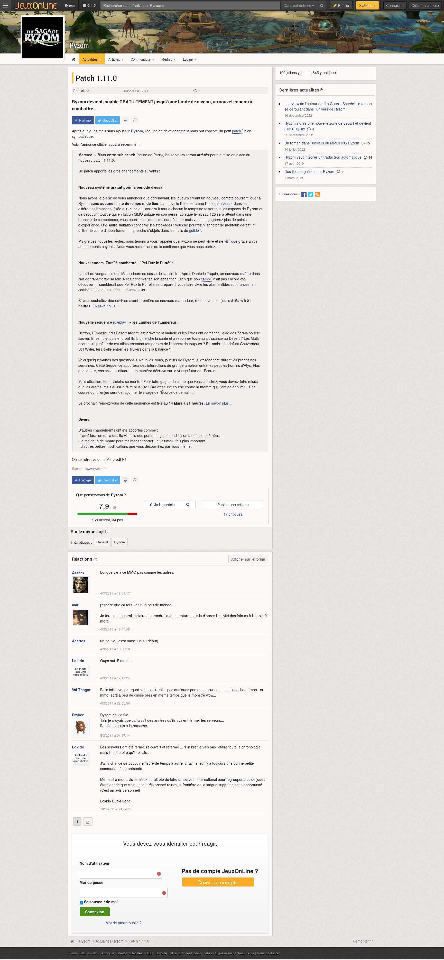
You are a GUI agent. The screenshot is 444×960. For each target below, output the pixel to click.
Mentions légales (130, 952)
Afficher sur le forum (248, 559)
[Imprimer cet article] (125, 120)
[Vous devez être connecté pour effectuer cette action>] (188, 504)
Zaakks (78, 572)
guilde (194, 230)
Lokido (84, 90)
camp (205, 278)
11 (342, 171)
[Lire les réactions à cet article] (135, 120)
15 (367, 143)
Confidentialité (166, 952)
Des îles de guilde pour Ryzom (309, 171)
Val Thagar (81, 689)
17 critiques (233, 514)
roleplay (119, 322)
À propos (108, 952)
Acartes (78, 640)
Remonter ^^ (363, 941)
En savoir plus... (105, 305)
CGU (149, 952)
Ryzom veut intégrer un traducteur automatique (323, 157)
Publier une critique (233, 504)
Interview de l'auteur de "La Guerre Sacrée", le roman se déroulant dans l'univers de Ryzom (328, 106)
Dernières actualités (299, 90)
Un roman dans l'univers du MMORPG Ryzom (321, 142)
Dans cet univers (298, 5)
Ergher (78, 714)
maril (76, 604)
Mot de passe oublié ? (124, 922)
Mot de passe (91, 882)
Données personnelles (195, 952)
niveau (225, 203)
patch (236, 130)
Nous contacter (268, 952)
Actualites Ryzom (110, 941)
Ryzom (79, 45)
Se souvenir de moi (101, 901)
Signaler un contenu (230, 952)
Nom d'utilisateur (94, 863)
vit (226, 241)
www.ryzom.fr (96, 468)
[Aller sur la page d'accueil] (72, 941)
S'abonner (367, 5)
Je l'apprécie (164, 504)
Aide (250, 952)
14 (369, 157)
